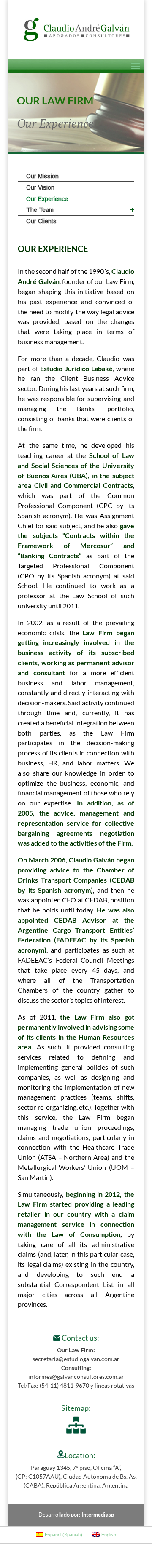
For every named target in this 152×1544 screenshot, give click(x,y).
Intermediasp (97, 1514)
